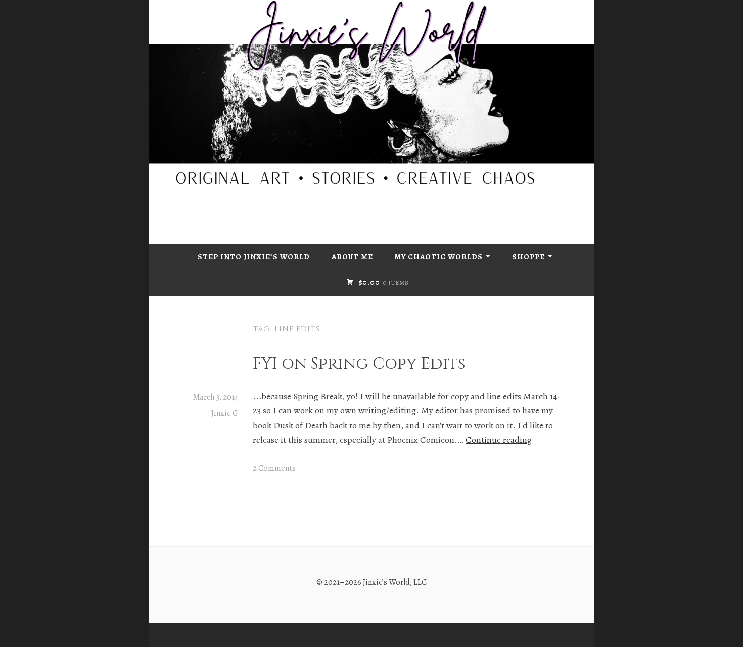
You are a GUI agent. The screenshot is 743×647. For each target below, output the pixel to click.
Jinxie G (224, 413)
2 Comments (274, 468)
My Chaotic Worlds (438, 257)
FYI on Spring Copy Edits (359, 364)
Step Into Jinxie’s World (254, 257)
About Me (352, 257)
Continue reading (499, 440)
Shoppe (528, 257)
